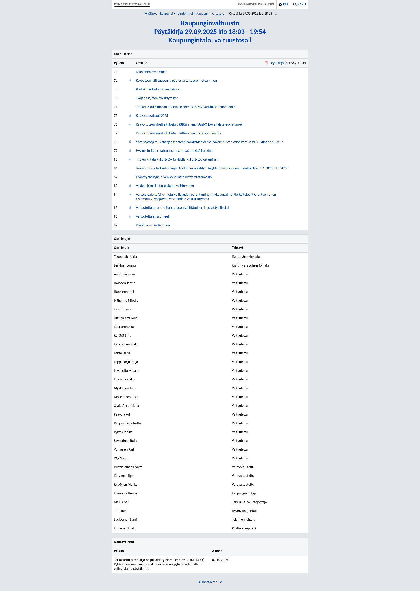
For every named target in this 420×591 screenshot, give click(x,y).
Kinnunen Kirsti (124, 528)
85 (115, 208)
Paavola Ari (122, 414)
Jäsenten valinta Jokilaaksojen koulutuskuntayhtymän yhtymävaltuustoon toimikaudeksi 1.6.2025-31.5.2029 (211, 168)
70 (115, 72)
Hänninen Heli (124, 292)
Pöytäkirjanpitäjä (244, 528)
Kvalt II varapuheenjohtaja (250, 265)
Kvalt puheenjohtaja (246, 257)
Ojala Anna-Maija (126, 406)
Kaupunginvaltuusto (210, 14)
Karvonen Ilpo (123, 476)
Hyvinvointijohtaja (244, 511)
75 (115, 116)
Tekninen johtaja (243, 520)
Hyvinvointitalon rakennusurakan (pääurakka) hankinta (175, 151)
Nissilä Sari (122, 502)
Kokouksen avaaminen (151, 72)
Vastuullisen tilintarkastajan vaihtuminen (165, 186)
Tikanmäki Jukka (125, 257)
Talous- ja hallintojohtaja (249, 502)
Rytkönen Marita (126, 485)
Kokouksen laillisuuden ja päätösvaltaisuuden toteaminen (176, 81)
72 (115, 89)
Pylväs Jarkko (123, 432)
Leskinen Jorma (125, 265)
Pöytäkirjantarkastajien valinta (157, 89)
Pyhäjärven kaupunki (256, 4)
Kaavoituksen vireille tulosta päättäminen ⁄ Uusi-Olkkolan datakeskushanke (189, 124)
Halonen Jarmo (124, 283)
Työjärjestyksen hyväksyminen (157, 98)
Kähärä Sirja (122, 336)
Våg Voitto (121, 458)
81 (115, 168)
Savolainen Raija (125, 441)
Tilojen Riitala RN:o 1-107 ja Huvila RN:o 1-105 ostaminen (177, 159)
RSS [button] (285, 4)
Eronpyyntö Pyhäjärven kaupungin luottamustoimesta (174, 177)
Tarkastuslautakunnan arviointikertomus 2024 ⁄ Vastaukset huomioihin (185, 107)
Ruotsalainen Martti (128, 467)
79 (115, 151)
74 (115, 107)
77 (115, 133)
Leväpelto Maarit (126, 371)
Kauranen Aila (124, 327)
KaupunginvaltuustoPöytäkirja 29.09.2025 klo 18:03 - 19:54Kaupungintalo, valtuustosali (210, 32)
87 (115, 225)
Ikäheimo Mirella (126, 301)
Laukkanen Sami (125, 520)
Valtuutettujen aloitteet (152, 216)
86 (115, 216)
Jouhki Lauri (122, 309)
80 (115, 159)
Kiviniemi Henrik (125, 493)
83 (115, 186)
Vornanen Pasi (124, 449)
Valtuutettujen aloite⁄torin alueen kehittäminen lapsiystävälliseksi (182, 208)
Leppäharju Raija (126, 362)
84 (115, 194)
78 (115, 142)
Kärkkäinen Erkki (126, 344)
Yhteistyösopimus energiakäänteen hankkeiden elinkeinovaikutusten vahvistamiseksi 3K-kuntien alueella (209, 142)
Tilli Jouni (120, 511)
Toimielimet (184, 14)
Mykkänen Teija (125, 388)
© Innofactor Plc (210, 582)
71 (115, 81)
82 (115, 177)
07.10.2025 (220, 560)
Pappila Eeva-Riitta (127, 423)
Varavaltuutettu (243, 467)
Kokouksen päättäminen (153, 225)
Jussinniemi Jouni (126, 318)
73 (115, 98)
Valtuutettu (240, 274)
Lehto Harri (122, 353)
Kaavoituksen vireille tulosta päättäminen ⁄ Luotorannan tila (178, 133)
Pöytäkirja (277, 63)
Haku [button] (301, 4)
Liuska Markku (124, 379)
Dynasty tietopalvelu (132, 4)
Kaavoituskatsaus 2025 (152, 116)
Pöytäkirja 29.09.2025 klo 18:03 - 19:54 (253, 14)
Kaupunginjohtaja (244, 493)
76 (115, 124)
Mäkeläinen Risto (126, 397)
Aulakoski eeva (124, 274)
